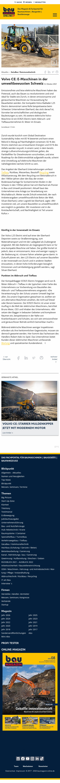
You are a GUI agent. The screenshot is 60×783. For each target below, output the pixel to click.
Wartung (5, 343)
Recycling (43, 172)
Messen (28, 2)
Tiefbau (5, 172)
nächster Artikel (54, 358)
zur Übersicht (6, 358)
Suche (19, 2)
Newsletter (40, 2)
